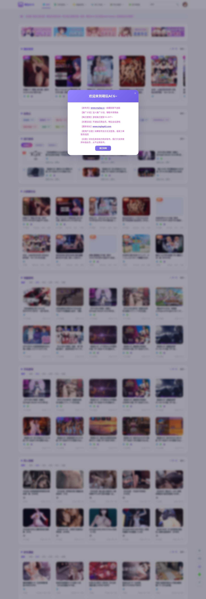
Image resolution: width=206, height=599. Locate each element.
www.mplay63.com (102, 126)
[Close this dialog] (135, 93)
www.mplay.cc (98, 107)
